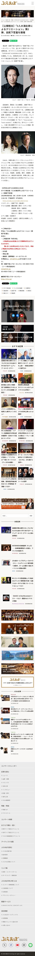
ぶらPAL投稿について (9, 862)
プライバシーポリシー (9, 895)
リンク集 (4, 868)
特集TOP (5, 809)
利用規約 (5, 892)
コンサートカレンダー (9, 766)
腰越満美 (21, 290)
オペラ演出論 (7, 288)
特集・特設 (5, 806)
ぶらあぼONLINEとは (9, 881)
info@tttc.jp (15, 259)
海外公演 (5, 797)
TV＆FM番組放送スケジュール (11, 836)
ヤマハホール (6, 813)
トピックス (6, 782)
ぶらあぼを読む (6, 847)
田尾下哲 (13, 290)
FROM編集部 (6, 800)
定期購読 (5, 858)
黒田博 (13, 293)
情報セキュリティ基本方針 (10, 922)
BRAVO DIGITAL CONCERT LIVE (12, 905)
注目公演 (5, 786)
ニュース (5, 775)
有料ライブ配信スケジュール (11, 832)
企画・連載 (6, 779)
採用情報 (5, 918)
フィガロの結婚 (18, 288)
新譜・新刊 (6, 793)
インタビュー (6, 790)
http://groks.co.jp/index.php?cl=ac (15, 201)
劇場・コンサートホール (10, 872)
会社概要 (4, 911)
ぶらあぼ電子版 (7, 851)
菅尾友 (29, 290)
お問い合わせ (6, 925)
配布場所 (5, 855)
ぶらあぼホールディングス (10, 915)
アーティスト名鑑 (7, 841)
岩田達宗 (5, 290)
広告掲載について (8, 888)
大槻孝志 (27, 288)
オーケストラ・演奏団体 (10, 875)
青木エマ (5, 293)
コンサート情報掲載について (11, 885)
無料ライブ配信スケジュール (11, 829)
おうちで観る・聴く (8, 825)
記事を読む (5, 772)
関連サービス (6, 901)
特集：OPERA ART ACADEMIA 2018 (21, 35)
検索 (31, 516)
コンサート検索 (6, 819)
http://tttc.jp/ (6, 279)
